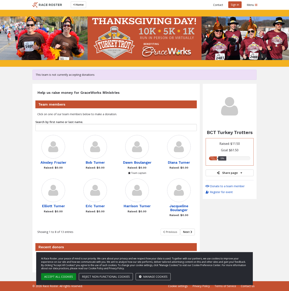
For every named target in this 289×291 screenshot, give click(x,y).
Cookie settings (178, 286)
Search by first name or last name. (59, 122)
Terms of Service (225, 286)
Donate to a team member (227, 186)
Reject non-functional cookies (106, 276)
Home (79, 4)
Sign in (235, 4)
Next (187, 232)
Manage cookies (155, 276)
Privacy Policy (201, 286)
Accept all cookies (58, 276)
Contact (218, 5)
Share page (229, 173)
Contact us (248, 286)
